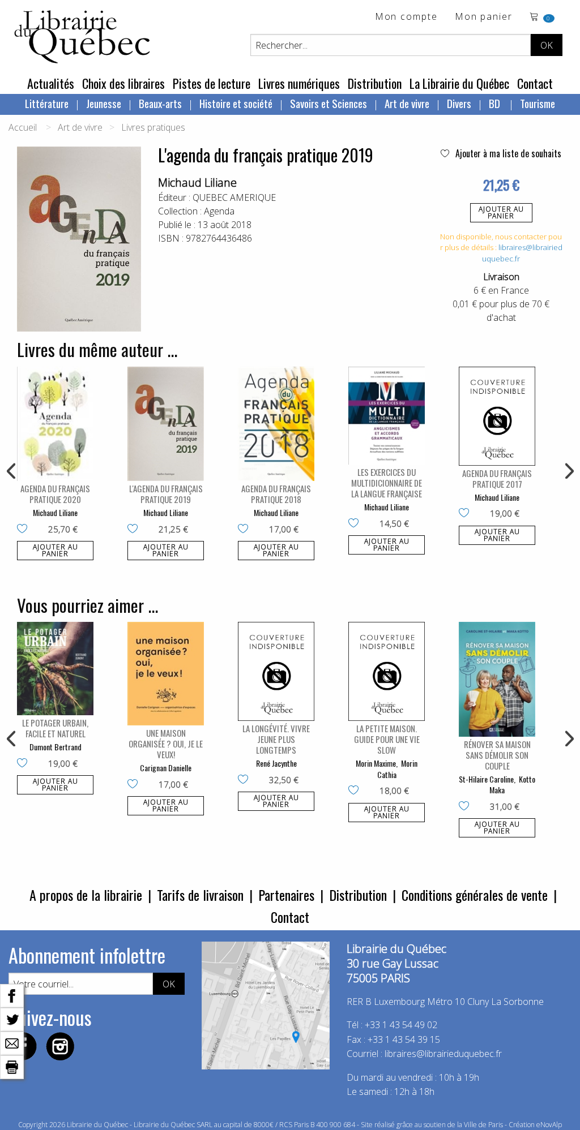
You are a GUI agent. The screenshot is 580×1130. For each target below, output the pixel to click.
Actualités (50, 83)
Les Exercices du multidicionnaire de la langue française (386, 483)
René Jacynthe (276, 763)
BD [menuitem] (495, 103)
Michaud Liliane (197, 182)
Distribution (375, 83)
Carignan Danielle (165, 768)
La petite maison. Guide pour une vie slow (387, 739)
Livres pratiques (153, 127)
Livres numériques (299, 83)
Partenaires (286, 894)
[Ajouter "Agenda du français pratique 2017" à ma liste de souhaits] (466, 514)
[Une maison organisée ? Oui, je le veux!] (165, 673)
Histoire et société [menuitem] (235, 103)
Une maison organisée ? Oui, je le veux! (166, 744)
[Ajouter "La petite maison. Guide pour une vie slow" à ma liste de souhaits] (356, 791)
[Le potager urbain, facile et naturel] (55, 668)
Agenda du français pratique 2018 (276, 493)
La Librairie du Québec (459, 83)
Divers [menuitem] (459, 103)
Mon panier (484, 17)
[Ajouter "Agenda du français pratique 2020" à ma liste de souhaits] (24, 529)
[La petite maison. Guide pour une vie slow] (386, 671)
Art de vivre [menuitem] (407, 103)
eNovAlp (549, 1124)
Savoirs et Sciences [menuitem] (328, 103)
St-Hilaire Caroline (486, 779)
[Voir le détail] (55, 424)
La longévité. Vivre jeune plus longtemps (276, 739)
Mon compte (406, 17)
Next (568, 471)
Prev (12, 471)
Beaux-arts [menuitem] (160, 103)
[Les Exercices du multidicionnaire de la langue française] (386, 416)
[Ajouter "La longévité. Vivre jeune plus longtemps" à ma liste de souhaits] (245, 780)
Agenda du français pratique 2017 (497, 478)
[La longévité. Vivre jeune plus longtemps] (276, 671)
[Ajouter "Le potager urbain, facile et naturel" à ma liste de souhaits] (24, 764)
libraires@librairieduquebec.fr (443, 1053)
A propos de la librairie (85, 894)
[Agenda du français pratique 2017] (497, 416)
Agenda (219, 211)
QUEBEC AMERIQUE (234, 197)
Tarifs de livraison (200, 894)
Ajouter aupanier (501, 212)
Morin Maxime (376, 763)
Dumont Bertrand (55, 747)
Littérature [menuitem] (47, 103)
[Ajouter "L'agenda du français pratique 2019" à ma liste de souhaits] (135, 529)
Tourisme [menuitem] (537, 103)
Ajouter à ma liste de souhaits (507, 153)
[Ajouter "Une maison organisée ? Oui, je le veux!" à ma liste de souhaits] (135, 785)
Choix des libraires (123, 83)
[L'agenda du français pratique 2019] (165, 424)
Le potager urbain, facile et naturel (55, 728)
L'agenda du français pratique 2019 (166, 493)
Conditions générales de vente (475, 894)
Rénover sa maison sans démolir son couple (497, 755)
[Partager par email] (12, 1042)
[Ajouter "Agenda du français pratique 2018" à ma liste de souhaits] (245, 529)
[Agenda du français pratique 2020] (55, 424)
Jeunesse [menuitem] (103, 103)
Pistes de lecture (211, 83)
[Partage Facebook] (12, 995)
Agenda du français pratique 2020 (55, 493)
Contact (535, 83)
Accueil (22, 127)
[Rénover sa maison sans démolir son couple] (497, 679)
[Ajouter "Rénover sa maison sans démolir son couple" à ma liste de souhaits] (466, 807)
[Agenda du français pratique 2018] (276, 424)
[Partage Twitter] (12, 1018)
